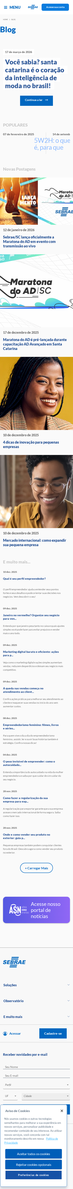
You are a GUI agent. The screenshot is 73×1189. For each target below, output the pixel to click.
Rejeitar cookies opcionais (33, 1164)
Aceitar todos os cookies (33, 1154)
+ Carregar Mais (36, 868)
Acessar (15, 1033)
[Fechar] (61, 1110)
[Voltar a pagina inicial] (36, 7)
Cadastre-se (53, 1033)
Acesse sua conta (55, 7)
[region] (33, 1146)
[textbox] (38, 1085)
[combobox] (36, 1085)
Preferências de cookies (33, 1175)
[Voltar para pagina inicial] (36, 962)
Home (5, 19)
